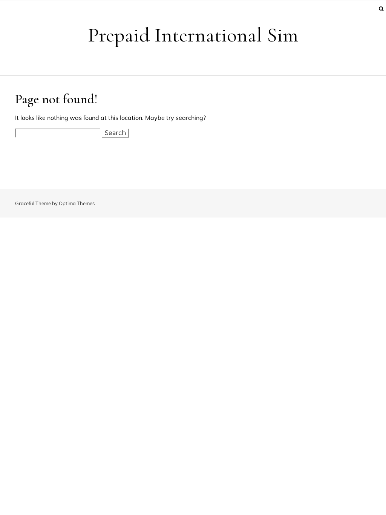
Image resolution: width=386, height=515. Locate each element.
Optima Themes (77, 203)
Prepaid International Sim (193, 35)
